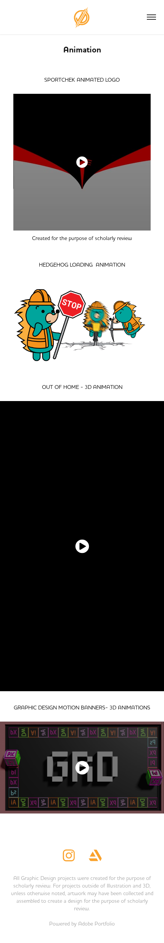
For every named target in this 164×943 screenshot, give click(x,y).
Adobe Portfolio (96, 923)
